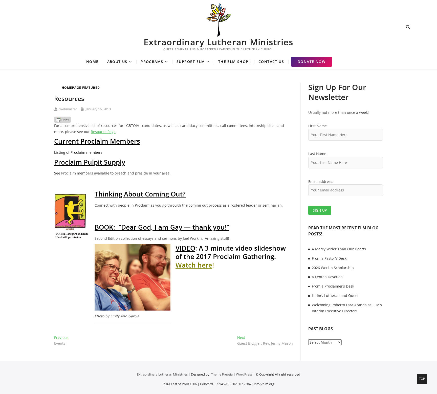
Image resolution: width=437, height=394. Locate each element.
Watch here (194, 265)
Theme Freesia (222, 374)
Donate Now (311, 61)
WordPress (244, 374)
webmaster (68, 109)
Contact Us (271, 61)
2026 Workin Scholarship (333, 267)
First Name (317, 125)
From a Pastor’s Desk (329, 258)
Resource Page (103, 131)
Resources (69, 98)
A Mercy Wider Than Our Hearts (339, 249)
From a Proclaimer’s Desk (333, 286)
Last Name (317, 153)
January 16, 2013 (98, 109)
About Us (117, 61)
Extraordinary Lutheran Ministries (218, 42)
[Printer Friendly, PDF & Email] (62, 119)
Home (92, 61)
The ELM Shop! (234, 61)
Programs (152, 61)
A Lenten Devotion (327, 276)
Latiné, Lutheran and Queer (335, 295)
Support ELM (191, 61)
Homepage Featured (81, 87)
